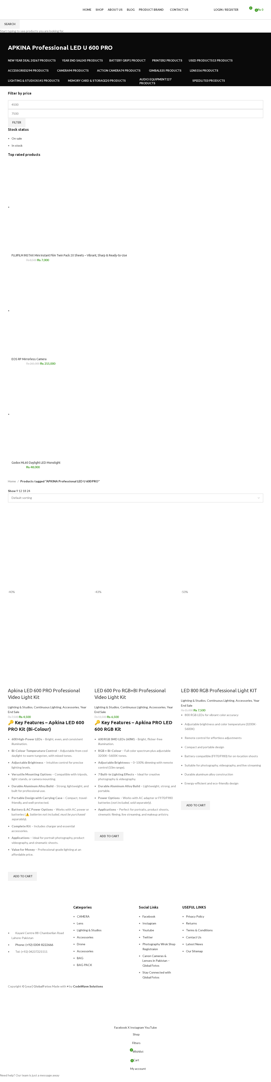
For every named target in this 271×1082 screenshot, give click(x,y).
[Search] (243, 9)
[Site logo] (8, 7)
